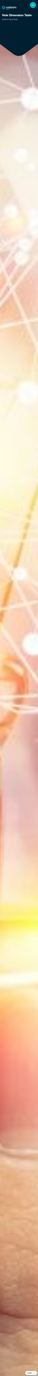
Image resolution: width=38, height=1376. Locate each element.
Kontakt (29, 1373)
